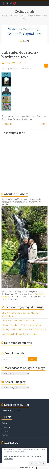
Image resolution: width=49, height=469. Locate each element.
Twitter (4, 423)
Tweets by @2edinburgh (11, 410)
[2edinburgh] (24, 31)
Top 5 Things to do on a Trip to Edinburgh (19, 334)
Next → (44, 124)
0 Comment (28, 69)
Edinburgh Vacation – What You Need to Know (22, 325)
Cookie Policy (8, 459)
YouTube (5, 435)
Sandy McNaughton (13, 62)
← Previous (7, 124)
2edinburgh (24, 11)
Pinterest (5, 431)
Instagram (6, 427)
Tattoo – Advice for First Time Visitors (18, 320)
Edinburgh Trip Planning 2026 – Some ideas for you (24, 329)
